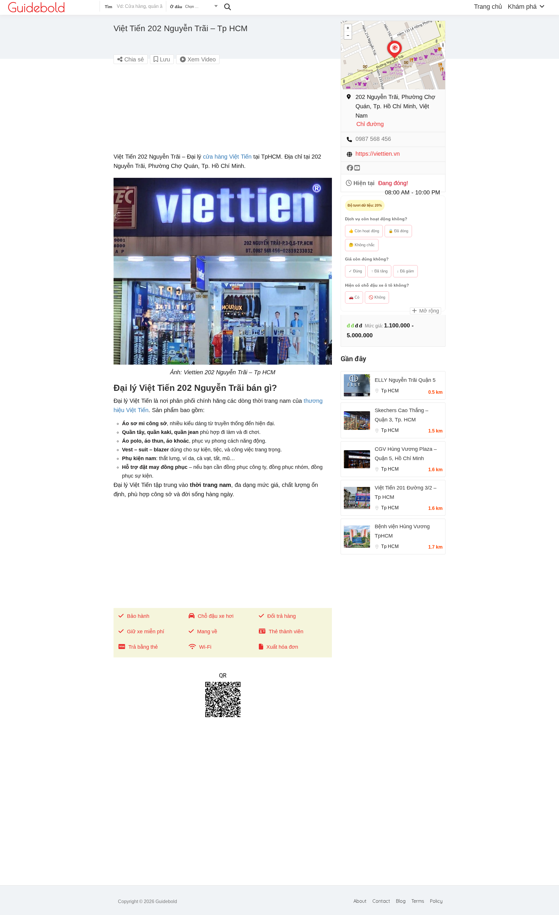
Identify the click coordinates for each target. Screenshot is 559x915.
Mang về (207, 631)
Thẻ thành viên (286, 631)
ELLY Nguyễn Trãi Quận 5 (405, 380)
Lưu (164, 59)
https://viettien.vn (377, 154)
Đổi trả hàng (281, 616)
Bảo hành (138, 616)
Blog (401, 901)
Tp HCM (390, 390)
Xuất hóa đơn (282, 647)
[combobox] (193, 7)
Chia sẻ (133, 59)
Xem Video (201, 59)
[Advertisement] (223, 111)
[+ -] (393, 55)
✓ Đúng (355, 271)
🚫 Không (377, 297)
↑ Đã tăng (379, 271)
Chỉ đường (370, 124)
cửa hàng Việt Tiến (227, 156)
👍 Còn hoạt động (364, 231)
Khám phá (522, 6)
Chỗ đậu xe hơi (215, 616)
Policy (436, 901)
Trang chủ (488, 6)
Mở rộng (428, 311)
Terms (417, 901)
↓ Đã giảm (405, 271)
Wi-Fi (205, 647)
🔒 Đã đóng (398, 231)
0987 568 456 (373, 139)
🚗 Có (354, 297)
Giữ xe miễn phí (145, 631)
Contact (381, 901)
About (360, 901)
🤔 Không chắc (362, 245)
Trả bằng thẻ (143, 647)
